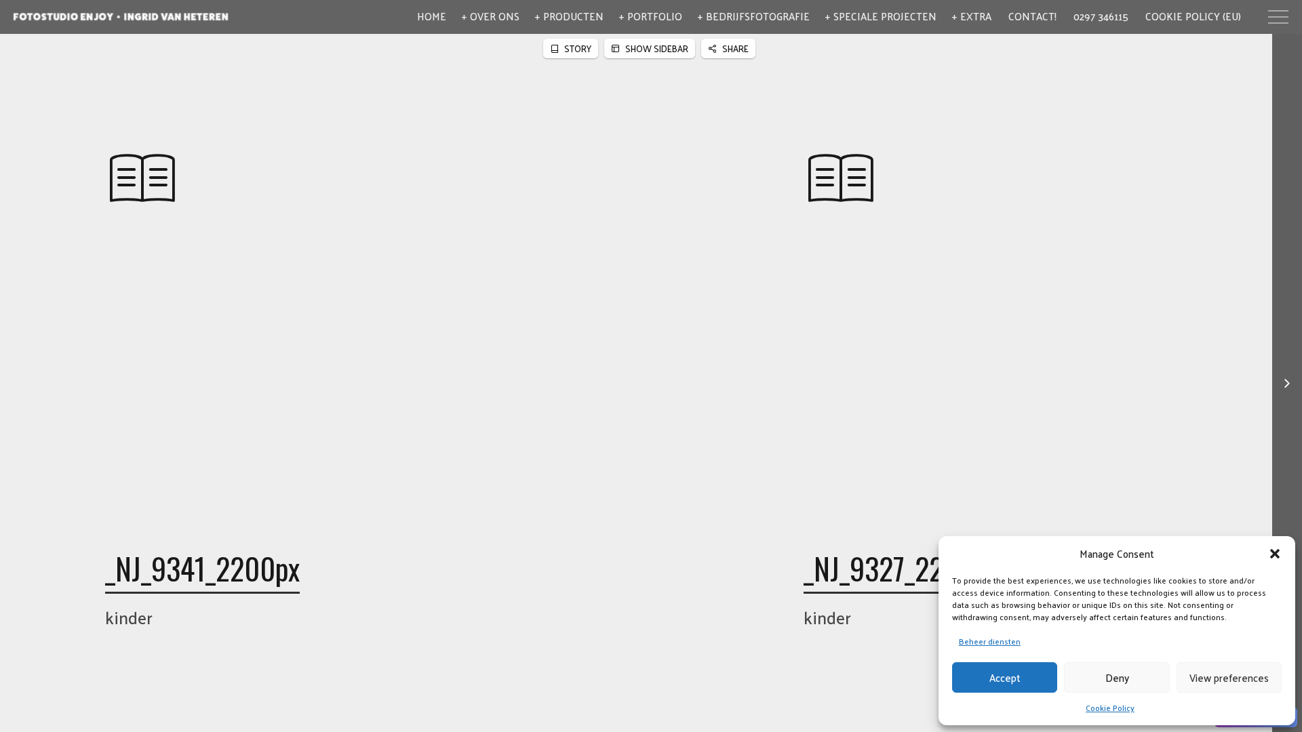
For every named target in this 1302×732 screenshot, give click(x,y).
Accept (1005, 677)
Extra (975, 16)
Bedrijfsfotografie (758, 16)
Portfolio (654, 16)
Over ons (494, 16)
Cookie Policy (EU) (1193, 16)
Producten (573, 16)
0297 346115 (1100, 16)
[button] (1275, 554)
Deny (1117, 677)
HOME (431, 16)
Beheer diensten (990, 641)
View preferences (1229, 677)
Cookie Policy (1110, 707)
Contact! (1032, 16)
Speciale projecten (884, 16)
